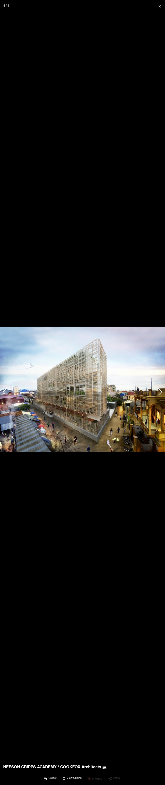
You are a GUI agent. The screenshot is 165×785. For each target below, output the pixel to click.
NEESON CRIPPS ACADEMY (30, 767)
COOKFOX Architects (80, 767)
